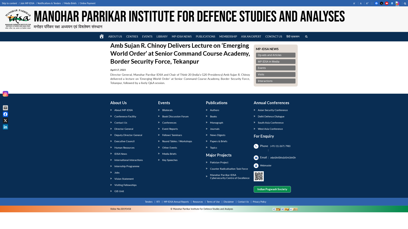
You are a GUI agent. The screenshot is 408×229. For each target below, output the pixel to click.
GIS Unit (119, 191)
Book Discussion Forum (175, 116)
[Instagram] (5, 94)
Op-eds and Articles (269, 55)
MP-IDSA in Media (268, 61)
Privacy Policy (259, 201)
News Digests (217, 134)
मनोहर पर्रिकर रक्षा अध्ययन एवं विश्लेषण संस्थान (68, 26)
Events (147, 36)
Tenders (149, 201)
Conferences (169, 122)
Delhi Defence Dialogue (271, 116)
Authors (214, 109)
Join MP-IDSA (27, 3)
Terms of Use (213, 201)
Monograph (216, 122)
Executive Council (124, 141)
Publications (205, 36)
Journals (214, 128)
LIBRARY (162, 36)
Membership (228, 36)
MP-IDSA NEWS (182, 36)
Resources (198, 201)
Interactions (265, 81)
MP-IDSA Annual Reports (176, 201)
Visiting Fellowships (125, 184)
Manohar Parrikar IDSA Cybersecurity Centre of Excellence (229, 176)
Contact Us (120, 122)
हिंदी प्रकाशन (292, 36)
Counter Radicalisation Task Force (229, 168)
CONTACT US (273, 36)
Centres (132, 36)
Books (213, 116)
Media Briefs (70, 3)
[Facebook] (5, 114)
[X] (5, 120)
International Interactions (128, 159)
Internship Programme (126, 166)
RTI (158, 201)
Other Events (169, 147)
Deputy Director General (128, 134)
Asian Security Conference (273, 109)
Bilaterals (167, 109)
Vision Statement (124, 178)
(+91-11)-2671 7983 (280, 146)
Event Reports (170, 128)
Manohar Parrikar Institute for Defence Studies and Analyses (189, 17)
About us (115, 36)
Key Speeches (170, 159)
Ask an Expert (251, 36)
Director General (123, 128)
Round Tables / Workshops (177, 141)
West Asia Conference (270, 128)
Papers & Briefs (218, 141)
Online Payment (87, 3)
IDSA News (120, 153)
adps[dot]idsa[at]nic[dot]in (283, 157)
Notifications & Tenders (49, 3)
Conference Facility (125, 116)
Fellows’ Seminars (172, 134)
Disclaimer (229, 201)
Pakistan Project (219, 162)
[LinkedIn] (5, 127)
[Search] (306, 36)
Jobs (117, 172)
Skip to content (9, 3)
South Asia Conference (271, 122)
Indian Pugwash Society (272, 189)
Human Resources (124, 147)
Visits (261, 74)
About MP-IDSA (123, 109)
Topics (213, 147)
